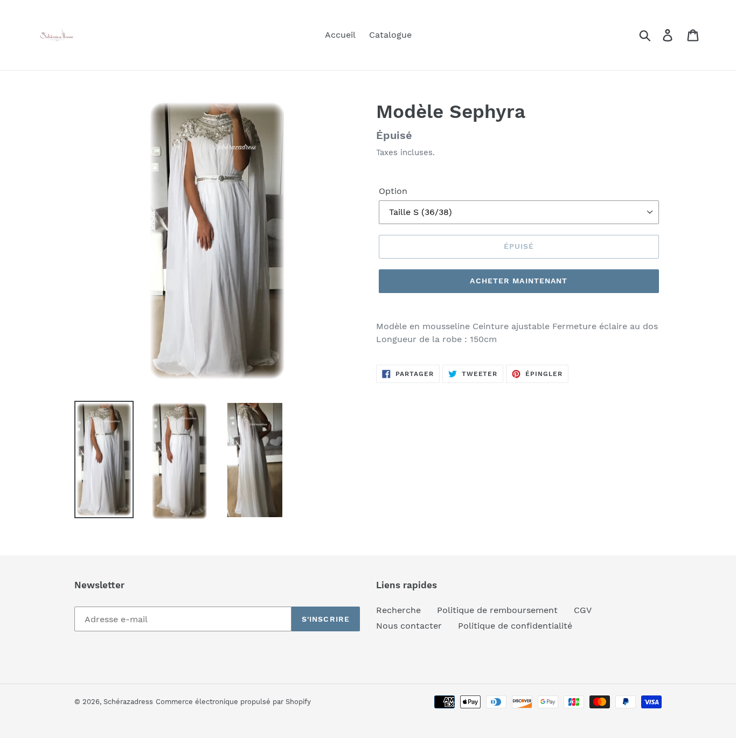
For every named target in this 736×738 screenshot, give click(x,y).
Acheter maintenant (518, 280)
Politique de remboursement (497, 610)
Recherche (398, 610)
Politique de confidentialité (515, 626)
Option (393, 191)
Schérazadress (128, 702)
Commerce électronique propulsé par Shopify (233, 702)
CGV (583, 610)
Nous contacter (409, 626)
